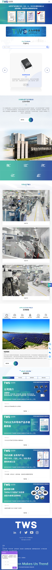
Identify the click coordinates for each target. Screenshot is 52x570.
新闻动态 (19, 557)
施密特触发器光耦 (36, 548)
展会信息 (44, 377)
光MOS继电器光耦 (13, 550)
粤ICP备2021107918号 (26, 539)
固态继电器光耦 (28, 548)
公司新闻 (8, 377)
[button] (21, 12)
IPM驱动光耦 (5, 550)
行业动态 (20, 377)
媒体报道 (32, 377)
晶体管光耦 (4, 548)
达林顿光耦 (16, 548)
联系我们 (23, 557)
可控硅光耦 (10, 548)
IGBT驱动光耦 (44, 548)
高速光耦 (21, 548)
